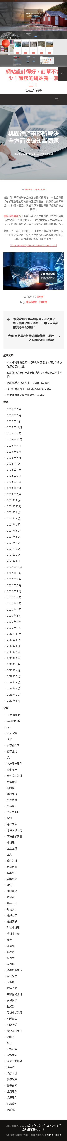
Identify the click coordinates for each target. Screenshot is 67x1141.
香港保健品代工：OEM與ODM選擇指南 (29, 388)
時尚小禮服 (13, 927)
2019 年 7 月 (13, 664)
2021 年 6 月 (14, 530)
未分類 (40, 296)
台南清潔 (12, 781)
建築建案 (12, 866)
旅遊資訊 (12, 921)
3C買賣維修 (13, 715)
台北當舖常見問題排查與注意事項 (26, 394)
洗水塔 (11, 951)
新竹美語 (12, 909)
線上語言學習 (14, 1030)
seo (9, 727)
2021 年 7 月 (13, 524)
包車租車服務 (14, 763)
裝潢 (9, 1042)
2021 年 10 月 (14, 506)
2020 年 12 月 (14, 567)
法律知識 (42, 302)
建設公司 (12, 872)
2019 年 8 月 (14, 658)
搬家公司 (12, 903)
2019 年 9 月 (14, 652)
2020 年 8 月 (14, 585)
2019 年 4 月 (14, 682)
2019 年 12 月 (14, 633)
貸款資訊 (12, 1055)
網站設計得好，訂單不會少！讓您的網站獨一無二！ (33, 78)
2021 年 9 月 (14, 512)
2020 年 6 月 (14, 597)
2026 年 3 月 (14, 415)
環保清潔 (12, 988)
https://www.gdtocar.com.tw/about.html (33, 245)
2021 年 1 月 (13, 561)
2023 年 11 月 (14, 469)
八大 (9, 757)
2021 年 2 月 (14, 554)
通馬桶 (11, 1067)
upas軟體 (12, 733)
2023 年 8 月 (14, 482)
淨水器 (11, 964)
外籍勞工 (12, 806)
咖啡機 (11, 787)
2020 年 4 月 (14, 609)
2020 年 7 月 (14, 591)
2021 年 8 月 (14, 518)
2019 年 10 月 (14, 646)
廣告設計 (12, 860)
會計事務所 (13, 933)
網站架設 (12, 1018)
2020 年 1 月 (14, 627)
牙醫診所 (12, 982)
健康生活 (12, 751)
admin (28, 189)
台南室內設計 (14, 775)
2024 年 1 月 (14, 463)
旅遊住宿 (12, 915)
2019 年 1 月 (13, 700)
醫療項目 (12, 1079)
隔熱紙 (11, 1109)
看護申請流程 (14, 1012)
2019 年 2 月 (14, 694)
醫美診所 (12, 1085)
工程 (9, 854)
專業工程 (12, 824)
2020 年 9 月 (14, 579)
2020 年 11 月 (14, 573)
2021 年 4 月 (14, 542)
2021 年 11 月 (14, 500)
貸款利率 (12, 1049)
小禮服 (11, 842)
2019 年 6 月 (14, 670)
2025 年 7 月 (14, 457)
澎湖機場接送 (14, 970)
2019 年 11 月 (14, 640)
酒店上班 (12, 1073)
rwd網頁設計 (14, 721)
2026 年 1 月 (14, 421)
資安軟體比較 (14, 1061)
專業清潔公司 (14, 830)
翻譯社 (11, 1036)
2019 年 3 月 (14, 688)
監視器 (11, 1006)
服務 (9, 939)
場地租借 (12, 793)
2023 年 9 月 (14, 476)
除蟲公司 (12, 1103)
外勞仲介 (12, 800)
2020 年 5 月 (14, 603)
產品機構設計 (14, 994)
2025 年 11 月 (14, 433)
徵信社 (11, 885)
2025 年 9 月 (14, 445)
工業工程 (12, 848)
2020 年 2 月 (14, 621)
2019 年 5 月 (14, 676)
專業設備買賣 (14, 836)
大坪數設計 (13, 812)
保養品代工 (13, 745)
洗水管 (11, 957)
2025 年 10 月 (14, 439)
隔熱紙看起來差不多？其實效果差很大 (28, 382)
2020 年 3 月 (14, 615)
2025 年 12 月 (14, 427)
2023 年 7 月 (14, 488)
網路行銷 (12, 1024)
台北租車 (12, 769)
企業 (9, 739)
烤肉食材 (12, 976)
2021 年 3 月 (14, 548)
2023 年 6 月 (14, 494)
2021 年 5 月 (14, 536)
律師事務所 (31, 302)
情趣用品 (12, 891)
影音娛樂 (12, 879)
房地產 (11, 897)
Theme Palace (53, 1134)
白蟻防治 (12, 1000)
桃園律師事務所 (12, 216)
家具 (9, 818)
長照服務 (12, 1097)
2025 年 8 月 (14, 451)
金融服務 (12, 1091)
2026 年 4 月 (14, 409)
